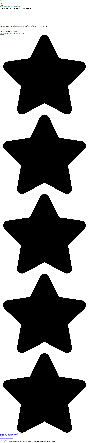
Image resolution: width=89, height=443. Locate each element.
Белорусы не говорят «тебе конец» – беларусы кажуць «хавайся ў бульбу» (8, 436)
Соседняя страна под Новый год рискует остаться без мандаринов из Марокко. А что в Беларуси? (13, 33)
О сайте (2, 5)
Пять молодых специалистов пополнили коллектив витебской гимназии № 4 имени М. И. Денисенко (12, 433)
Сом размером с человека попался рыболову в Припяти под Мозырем (7, 438)
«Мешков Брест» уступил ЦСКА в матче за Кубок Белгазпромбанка (6, 438)
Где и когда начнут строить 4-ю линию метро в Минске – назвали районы (9, 434)
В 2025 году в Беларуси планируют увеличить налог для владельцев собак (10, 31)
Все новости (2, 2)
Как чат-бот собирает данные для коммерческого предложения (6, 437)
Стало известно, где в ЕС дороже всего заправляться (6, 435)
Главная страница (2, 6)
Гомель (2, 4)
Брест (2, 3)
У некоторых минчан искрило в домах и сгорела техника (8, 32)
